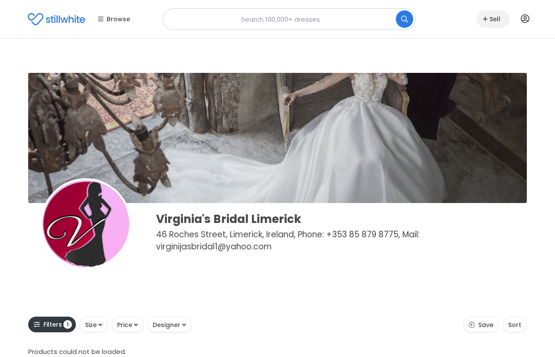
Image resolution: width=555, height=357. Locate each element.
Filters (56, 324)
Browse (118, 19)
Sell (495, 19)
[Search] (404, 19)
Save (485, 325)
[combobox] (289, 19)
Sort (514, 325)
